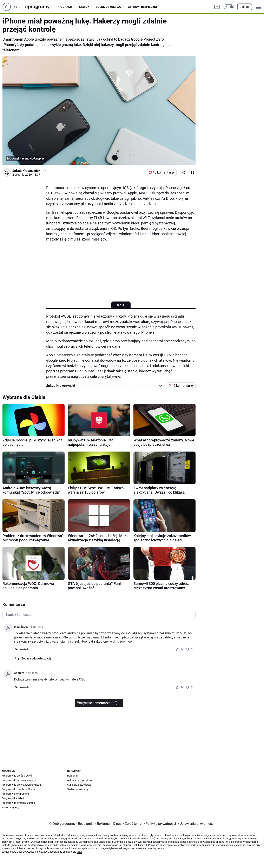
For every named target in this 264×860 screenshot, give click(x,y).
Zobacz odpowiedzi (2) (36, 658)
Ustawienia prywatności (196, 824)
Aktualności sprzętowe (79, 780)
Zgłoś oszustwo (108, 6)
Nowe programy (11, 807)
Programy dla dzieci (13, 798)
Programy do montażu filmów (18, 789)
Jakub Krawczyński (26, 171)
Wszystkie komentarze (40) (97, 703)
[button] (229, 6)
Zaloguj (244, 6)
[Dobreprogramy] (35, 7)
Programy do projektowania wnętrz (21, 784)
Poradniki (72, 775)
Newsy (84, 6)
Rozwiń (119, 304)
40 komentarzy (164, 172)
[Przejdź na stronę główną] (6, 10)
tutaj (79, 851)
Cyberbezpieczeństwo (79, 784)
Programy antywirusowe (15, 793)
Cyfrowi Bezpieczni (142, 6)
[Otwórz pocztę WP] (217, 7)
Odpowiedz (22, 649)
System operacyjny (77, 789)
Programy (65, 6)
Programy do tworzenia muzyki (19, 780)
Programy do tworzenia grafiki (18, 802)
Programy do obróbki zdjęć (17, 775)
